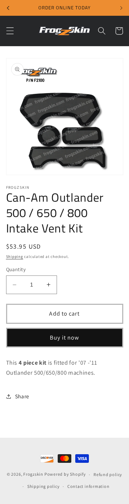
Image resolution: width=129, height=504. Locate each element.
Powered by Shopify (65, 474)
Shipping (14, 256)
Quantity (16, 269)
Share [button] (22, 396)
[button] (9, 30)
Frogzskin (33, 474)
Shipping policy (43, 486)
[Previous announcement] (8, 8)
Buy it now (65, 337)
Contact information (88, 486)
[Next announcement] (121, 8)
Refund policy (108, 474)
